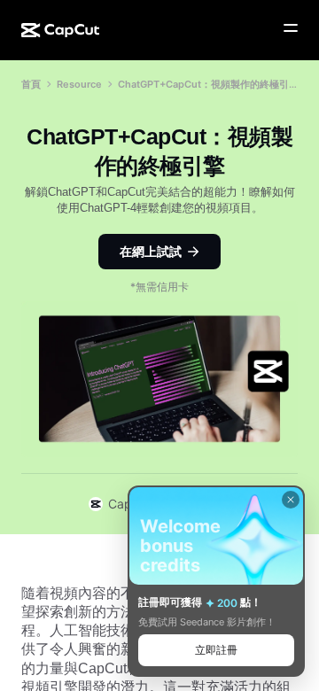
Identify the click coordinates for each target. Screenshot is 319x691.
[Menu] (290, 28)
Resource (79, 84)
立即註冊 (216, 649)
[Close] (291, 500)
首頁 (31, 84)
